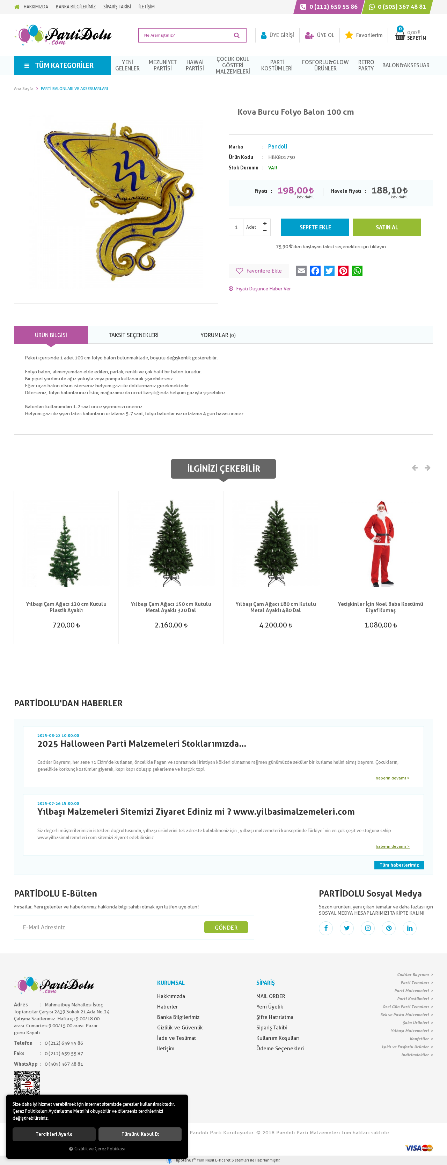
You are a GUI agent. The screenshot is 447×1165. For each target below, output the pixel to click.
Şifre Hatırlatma (274, 1017)
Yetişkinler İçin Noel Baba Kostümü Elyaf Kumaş (380, 607)
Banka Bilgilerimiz (178, 1017)
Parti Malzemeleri (411, 990)
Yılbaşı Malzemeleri (410, 1030)
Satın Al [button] (387, 227)
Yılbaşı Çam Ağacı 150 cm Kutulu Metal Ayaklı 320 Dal (171, 607)
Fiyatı (261, 191)
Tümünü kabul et (140, 1134)
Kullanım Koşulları (278, 1038)
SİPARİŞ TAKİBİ (117, 6)
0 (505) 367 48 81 (401, 6)
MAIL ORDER (270, 996)
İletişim (165, 1048)
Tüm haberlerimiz (399, 865)
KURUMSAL (171, 983)
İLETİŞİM (147, 6)
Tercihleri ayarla (54, 1134)
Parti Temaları (415, 982)
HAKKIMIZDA (36, 6)
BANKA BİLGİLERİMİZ (76, 6)
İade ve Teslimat (176, 1038)
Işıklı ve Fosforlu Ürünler (405, 1046)
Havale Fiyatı (346, 191)
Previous (415, 467)
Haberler (167, 1007)
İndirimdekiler (415, 1054)
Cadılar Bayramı (413, 974)
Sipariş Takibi (271, 1028)
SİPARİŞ (265, 983)
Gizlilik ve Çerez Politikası (99, 1148)
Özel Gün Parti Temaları (405, 1006)
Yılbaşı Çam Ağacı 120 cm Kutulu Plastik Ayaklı (66, 607)
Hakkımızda (171, 996)
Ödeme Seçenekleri (280, 1048)
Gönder (226, 927)
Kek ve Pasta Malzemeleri (404, 1014)
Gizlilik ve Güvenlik (180, 1028)
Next (427, 467)
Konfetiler (419, 1038)
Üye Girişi (281, 35)
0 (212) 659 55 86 (333, 6)
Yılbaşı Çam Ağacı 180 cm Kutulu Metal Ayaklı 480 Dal (275, 607)
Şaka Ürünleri (416, 1022)
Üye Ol (325, 35)
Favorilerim (368, 35)
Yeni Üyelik (269, 1007)
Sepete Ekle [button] (315, 227)
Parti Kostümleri (413, 998)
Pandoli (277, 146)
